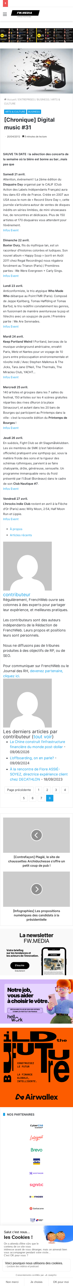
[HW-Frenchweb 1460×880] (36, 1022)
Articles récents (21, 535)
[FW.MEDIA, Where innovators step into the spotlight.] (25, 14)
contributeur (16, 594)
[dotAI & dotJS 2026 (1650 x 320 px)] (36, 35)
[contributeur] (27, 589)
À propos (16, 529)
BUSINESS (43, 99)
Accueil (11, 99)
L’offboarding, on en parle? (32, 758)
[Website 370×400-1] (36, 1106)
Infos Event (10, 230)
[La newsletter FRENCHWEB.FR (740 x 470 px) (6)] (36, 974)
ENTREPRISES (26, 99)
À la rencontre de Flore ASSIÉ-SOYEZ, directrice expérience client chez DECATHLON (39, 774)
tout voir (42, 736)
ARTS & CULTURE (15, 111)
